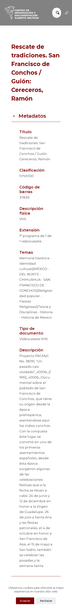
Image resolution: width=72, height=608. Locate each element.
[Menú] (66, 13)
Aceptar (25, 600)
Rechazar (46, 600)
